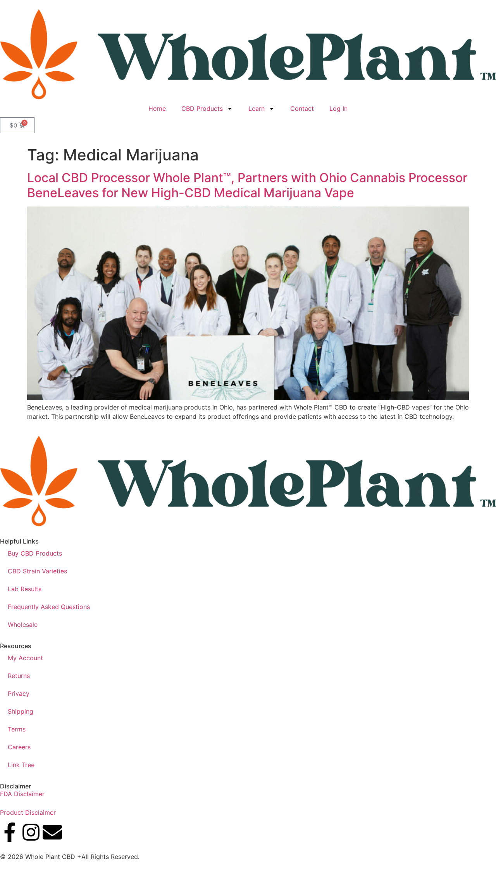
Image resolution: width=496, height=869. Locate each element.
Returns (19, 676)
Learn (256, 108)
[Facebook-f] (9, 832)
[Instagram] (31, 832)
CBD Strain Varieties (37, 571)
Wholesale (23, 624)
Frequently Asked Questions (49, 607)
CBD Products (202, 108)
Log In (338, 108)
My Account (25, 658)
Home (157, 108)
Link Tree (21, 765)
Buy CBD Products (35, 553)
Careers (19, 747)
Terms (17, 729)
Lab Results (24, 589)
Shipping (20, 711)
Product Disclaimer (28, 812)
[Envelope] (52, 832)
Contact (302, 108)
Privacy (18, 693)
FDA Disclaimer (22, 794)
